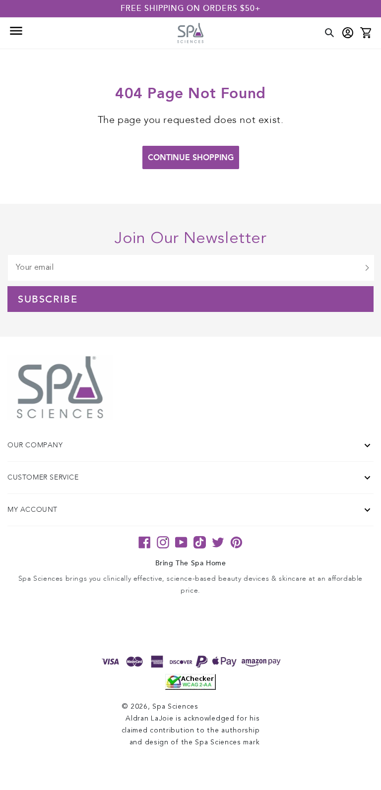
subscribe (47, 299)
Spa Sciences (175, 706)
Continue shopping (191, 157)
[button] (15, 33)
